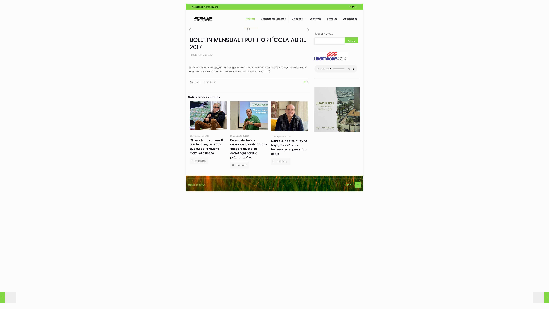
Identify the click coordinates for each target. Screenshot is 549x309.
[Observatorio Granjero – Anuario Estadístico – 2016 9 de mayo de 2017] (8, 297)
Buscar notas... (323, 33)
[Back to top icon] (358, 185)
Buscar (351, 41)
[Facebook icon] (350, 6)
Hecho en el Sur (196, 184)
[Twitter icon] (353, 6)
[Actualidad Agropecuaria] (203, 19)
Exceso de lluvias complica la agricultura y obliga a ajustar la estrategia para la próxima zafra (248, 148)
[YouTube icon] (356, 6)
